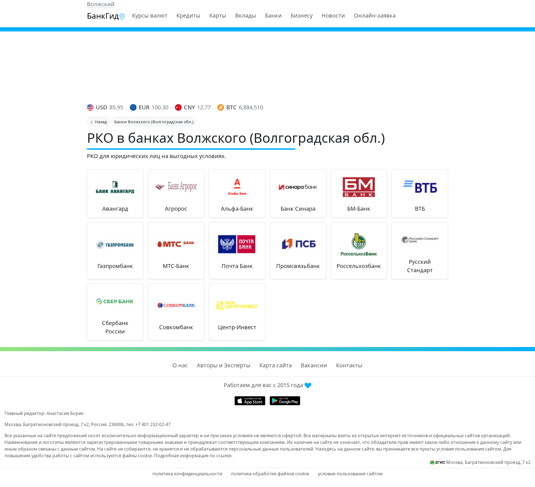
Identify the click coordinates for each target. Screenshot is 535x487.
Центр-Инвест (237, 327)
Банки (273, 15)
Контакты (349, 365)
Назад (100, 121)
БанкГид (103, 15)
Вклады (245, 15)
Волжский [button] (101, 4)
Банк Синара (298, 208)
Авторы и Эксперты (224, 365)
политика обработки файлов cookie (270, 474)
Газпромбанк (115, 266)
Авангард (115, 208)
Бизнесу (302, 15)
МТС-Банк (176, 266)
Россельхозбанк (359, 266)
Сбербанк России (115, 327)
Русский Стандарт (420, 266)
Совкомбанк (176, 327)
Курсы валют (149, 15)
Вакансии (314, 365)
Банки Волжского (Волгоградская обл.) (154, 121)
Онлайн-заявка (375, 15)
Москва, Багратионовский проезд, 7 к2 (488, 462)
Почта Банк (237, 266)
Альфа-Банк (237, 208)
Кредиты (188, 15)
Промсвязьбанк (298, 266)
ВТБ (420, 208)
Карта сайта (275, 365)
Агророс (176, 208)
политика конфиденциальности (187, 474)
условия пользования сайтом (350, 474)
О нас (180, 365)
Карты (217, 15)
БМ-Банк (358, 208)
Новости (333, 15)
